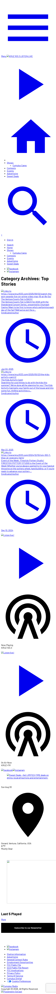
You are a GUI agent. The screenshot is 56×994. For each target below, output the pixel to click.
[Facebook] (12, 268)
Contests (11, 168)
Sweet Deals (13, 176)
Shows (10, 162)
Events (10, 170)
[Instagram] (13, 271)
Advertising (12, 173)
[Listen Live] (28, 562)
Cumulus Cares (20, 165)
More (3, 919)
